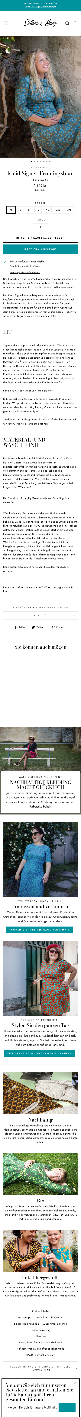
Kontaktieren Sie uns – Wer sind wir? (40, 1342)
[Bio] (40, 1174)
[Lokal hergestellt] (40, 1251)
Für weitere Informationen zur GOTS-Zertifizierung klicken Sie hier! (38, 589)
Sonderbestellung (40, 1330)
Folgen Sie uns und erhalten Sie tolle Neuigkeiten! (40, 1368)
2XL (58, 210)
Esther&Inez (40, 167)
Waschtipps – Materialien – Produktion (40, 1317)
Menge (40, 219)
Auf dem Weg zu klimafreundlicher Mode (40, 1348)
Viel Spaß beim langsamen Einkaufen (39, 1053)
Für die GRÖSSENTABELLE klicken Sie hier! (28, 390)
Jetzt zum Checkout (40, 249)
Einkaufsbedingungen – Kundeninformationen (40, 1324)
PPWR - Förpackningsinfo (40, 1355)
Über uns (40, 1336)
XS (11, 210)
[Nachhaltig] (40, 1093)
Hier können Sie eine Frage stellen (40, 607)
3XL (69, 210)
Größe (40, 203)
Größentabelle (40, 1311)
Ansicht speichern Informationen (25, 272)
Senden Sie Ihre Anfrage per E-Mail (39, 929)
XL (47, 210)
